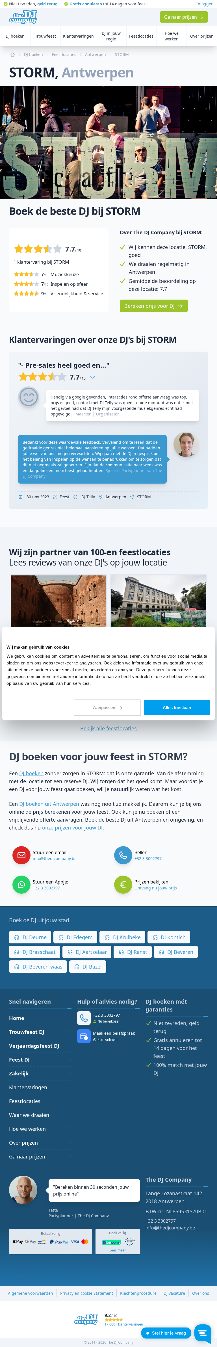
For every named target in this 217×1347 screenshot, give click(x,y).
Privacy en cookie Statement (86, 1293)
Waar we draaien (29, 1115)
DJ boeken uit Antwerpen (49, 803)
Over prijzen (23, 1142)
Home (16, 1018)
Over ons (200, 1293)
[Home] (23, 17)
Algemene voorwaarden (30, 1293)
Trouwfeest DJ (26, 1031)
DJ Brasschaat (38, 951)
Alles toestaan (177, 707)
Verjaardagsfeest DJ (34, 1045)
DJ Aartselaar (90, 951)
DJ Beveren (179, 951)
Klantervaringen (28, 1087)
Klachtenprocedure (138, 1293)
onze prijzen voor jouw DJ (72, 827)
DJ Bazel (91, 966)
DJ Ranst (136, 951)
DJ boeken (31, 773)
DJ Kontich (172, 937)
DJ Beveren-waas (41, 966)
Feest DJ (19, 1059)
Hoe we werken (27, 1128)
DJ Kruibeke (126, 937)
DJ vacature (174, 1293)
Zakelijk (19, 1073)
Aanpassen (104, 707)
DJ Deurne (34, 937)
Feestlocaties (24, 1101)
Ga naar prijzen (27, 1156)
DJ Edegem (79, 937)
